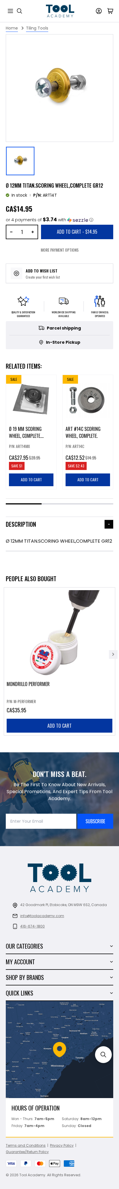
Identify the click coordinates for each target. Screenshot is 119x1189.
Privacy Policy (62, 1145)
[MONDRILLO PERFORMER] (59, 661)
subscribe (95, 821)
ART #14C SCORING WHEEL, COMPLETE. (83, 432)
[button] (49, 220)
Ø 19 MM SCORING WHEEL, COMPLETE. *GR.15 (25, 435)
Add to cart (59, 725)
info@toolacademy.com (42, 915)
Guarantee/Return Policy (27, 1151)
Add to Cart (77, 231)
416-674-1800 (32, 926)
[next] (113, 654)
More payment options (60, 250)
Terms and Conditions (26, 1145)
